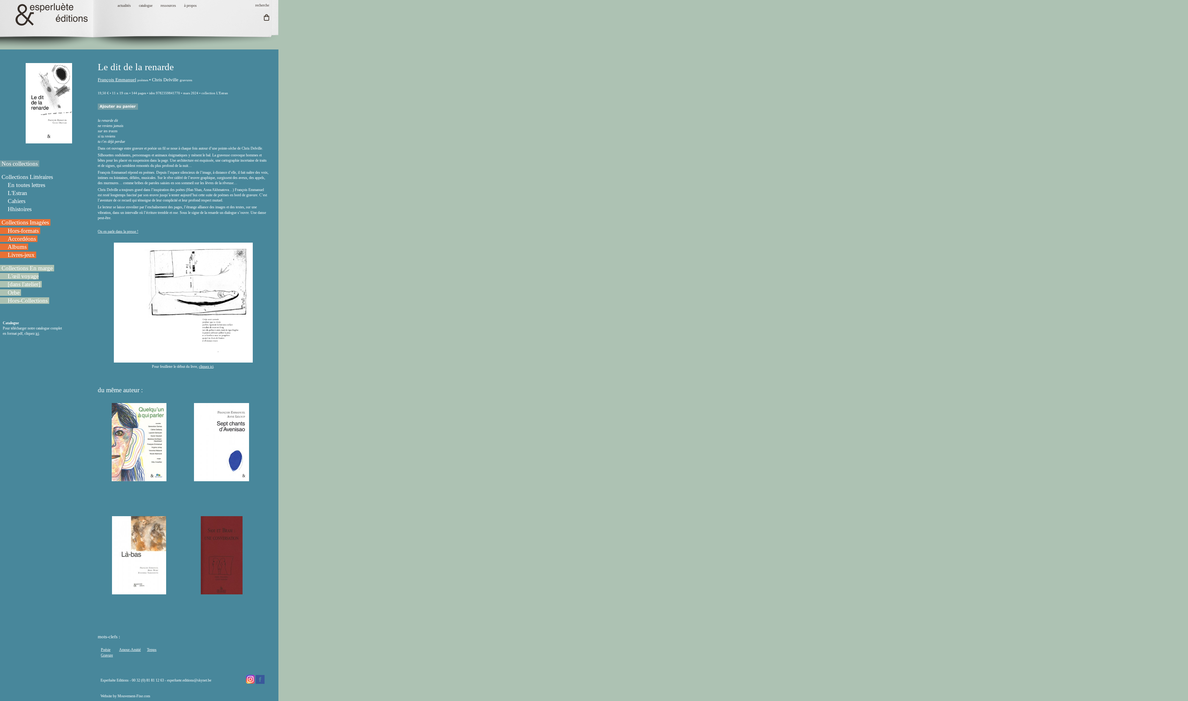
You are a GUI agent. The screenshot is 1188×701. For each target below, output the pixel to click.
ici (37, 333)
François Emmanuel (117, 79)
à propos (190, 5)
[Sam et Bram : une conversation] (222, 591)
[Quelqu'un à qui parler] (139, 478)
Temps (152, 650)
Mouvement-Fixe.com (134, 696)
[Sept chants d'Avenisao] (221, 478)
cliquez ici (206, 366)
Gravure (107, 655)
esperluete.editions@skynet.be (189, 680)
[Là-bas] (139, 591)
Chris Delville (165, 79)
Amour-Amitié (130, 650)
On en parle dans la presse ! (118, 231)
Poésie (105, 650)
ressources (168, 5)
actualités (124, 5)
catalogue (146, 5)
